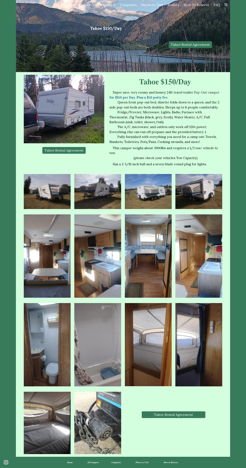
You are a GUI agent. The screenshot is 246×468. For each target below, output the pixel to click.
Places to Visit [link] (152, 5)
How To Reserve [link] (196, 5)
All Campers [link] (102, 5)
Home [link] (84, 5)
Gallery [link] (174, 5)
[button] (226, 5)
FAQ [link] (217, 5)
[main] (106, 28)
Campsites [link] (128, 5)
